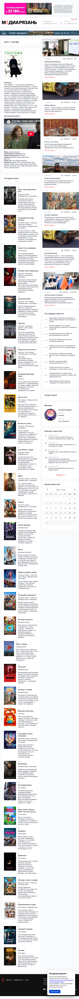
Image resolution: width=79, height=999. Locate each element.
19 (56, 513)
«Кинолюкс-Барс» (24, 194)
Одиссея (21, 323)
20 (60, 513)
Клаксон (74, 102)
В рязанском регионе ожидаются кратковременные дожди (60, 334)
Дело (75, 58)
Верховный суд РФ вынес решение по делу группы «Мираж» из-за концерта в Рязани (62, 319)
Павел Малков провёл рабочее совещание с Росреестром (59, 382)
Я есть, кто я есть (51, 142)
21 (65, 513)
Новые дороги (49, 105)
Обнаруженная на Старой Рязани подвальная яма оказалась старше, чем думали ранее (62, 375)
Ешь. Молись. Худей (25, 450)
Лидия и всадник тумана (27, 572)
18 (51, 513)
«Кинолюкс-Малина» (24, 224)
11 (51, 508)
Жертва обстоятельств (27, 349)
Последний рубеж (25, 785)
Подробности (69, 58)
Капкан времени (24, 525)
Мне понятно (54, 991)
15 (70, 508)
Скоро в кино (50, 395)
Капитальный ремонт (52, 178)
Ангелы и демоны (51, 215)
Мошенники (22, 764)
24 (47, 518)
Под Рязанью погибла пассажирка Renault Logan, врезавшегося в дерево (62, 354)
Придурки (21, 831)
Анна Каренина (63, 421)
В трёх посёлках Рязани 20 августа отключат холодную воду (60, 438)
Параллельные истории (27, 904)
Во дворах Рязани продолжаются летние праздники (60, 340)
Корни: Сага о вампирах (27, 248)
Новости (9, 980)
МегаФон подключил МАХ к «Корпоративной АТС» (58, 362)
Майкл (20, 476)
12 (56, 508)
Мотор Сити (22, 397)
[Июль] (46, 489)
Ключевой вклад (50, 253)
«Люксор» (33, 223)
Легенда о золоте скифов (28, 880)
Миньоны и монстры (25, 711)
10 (46, 508)
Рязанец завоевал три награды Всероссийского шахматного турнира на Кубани (63, 327)
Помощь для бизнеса (52, 62)
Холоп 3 (21, 502)
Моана (20, 549)
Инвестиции (73, 292)
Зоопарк (21, 950)
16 (74, 508)
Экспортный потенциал (53, 295)
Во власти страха (24, 423)
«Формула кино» (23, 196)
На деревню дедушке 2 (27, 595)
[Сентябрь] (74, 489)
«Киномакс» (33, 196)
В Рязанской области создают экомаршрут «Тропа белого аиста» (61, 368)
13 (60, 508)
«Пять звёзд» (22, 226)
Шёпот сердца (21, 644)
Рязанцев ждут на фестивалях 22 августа (62, 452)
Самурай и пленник (25, 929)
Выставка (74, 138)
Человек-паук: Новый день (28, 271)
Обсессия (21, 667)
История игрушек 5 (25, 620)
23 (74, 513)
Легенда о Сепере (25, 690)
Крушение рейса (24, 299)
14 (65, 508)
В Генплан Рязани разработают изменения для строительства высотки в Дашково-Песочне (62, 460)
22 (70, 513)
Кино (6, 42)
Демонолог (22, 855)
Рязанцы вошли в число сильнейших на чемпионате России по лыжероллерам (62, 346)
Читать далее (49, 77)
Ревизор (61, 415)
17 (46, 513)
